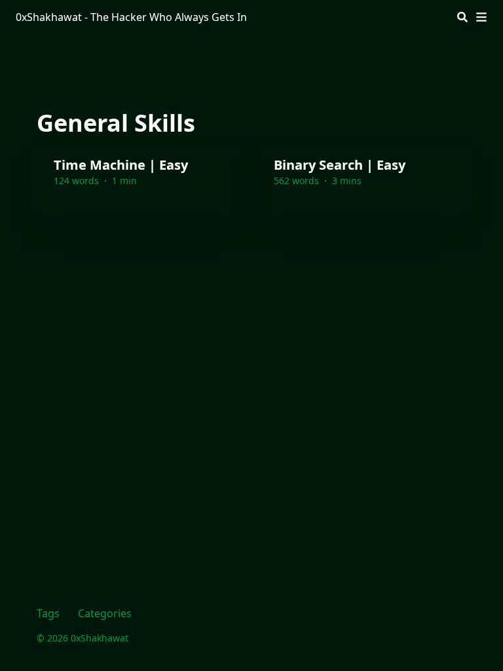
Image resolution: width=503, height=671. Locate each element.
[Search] (462, 17)
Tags (48, 613)
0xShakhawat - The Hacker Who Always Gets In (131, 17)
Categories (105, 613)
